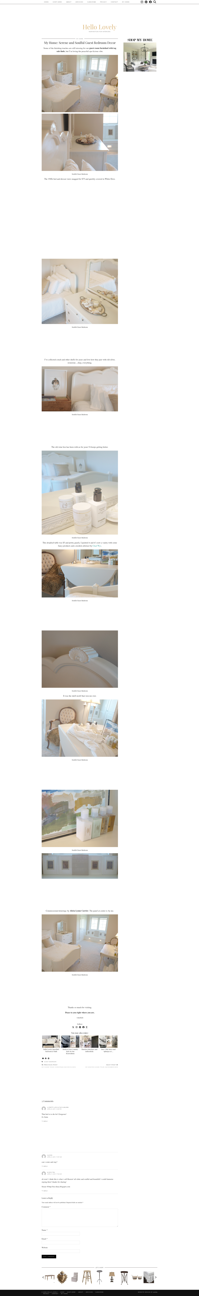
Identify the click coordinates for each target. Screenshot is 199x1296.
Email (45, 1238)
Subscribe (91, 2)
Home (46, 2)
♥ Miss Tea (51, 1172)
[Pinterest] (146, 2)
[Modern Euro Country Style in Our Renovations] (70, 1041)
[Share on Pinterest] (48, 1058)
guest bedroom (50, 1061)
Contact (114, 2)
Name (45, 1230)
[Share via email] (43, 1058)
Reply (46, 1121)
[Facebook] (150, 2)
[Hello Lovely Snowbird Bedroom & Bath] (51, 1041)
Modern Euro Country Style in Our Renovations (70, 1051)
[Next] (155, 1277)
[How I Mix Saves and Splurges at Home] (108, 1041)
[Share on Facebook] (45, 1058)
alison (49, 1155)
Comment (46, 1207)
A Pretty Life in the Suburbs (58, 1107)
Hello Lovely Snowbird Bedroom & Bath (51, 1050)
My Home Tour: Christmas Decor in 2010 (59, 1066)
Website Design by (147, 1292)
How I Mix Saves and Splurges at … (108, 1050)
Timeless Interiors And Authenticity (89, 1050)
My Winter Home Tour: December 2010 (101, 1066)
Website (45, 1247)
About (68, 2)
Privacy (103, 2)
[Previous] (43, 1277)
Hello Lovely (99, 27)
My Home (125, 2)
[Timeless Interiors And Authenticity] (89, 1041)
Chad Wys (97, 545)
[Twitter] (73, 1027)
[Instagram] (142, 2)
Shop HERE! (57, 2)
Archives (79, 2)
